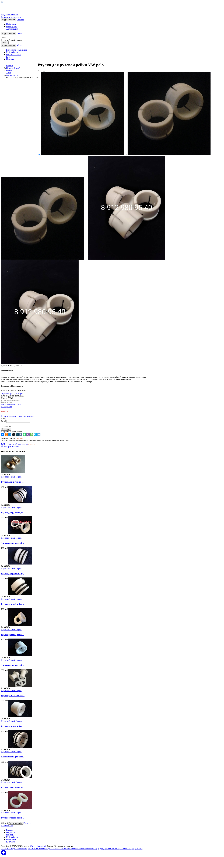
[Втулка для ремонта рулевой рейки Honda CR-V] (20, 564)
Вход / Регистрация (9, 15)
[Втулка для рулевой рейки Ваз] (20, 503)
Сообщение (6, 427)
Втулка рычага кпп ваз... (12, 696)
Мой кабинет (12, 52)
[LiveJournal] (17, 434)
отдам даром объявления (109, 848)
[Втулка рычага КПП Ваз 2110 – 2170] (20, 686)
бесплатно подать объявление (14, 848)
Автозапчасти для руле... (12, 757)
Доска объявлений (38, 846)
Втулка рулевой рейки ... (12, 604)
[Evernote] (24, 434)
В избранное (6, 407)
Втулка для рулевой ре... (12, 512)
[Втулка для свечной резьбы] (13, 472)
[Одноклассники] (6, 434)
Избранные (11, 24)
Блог (8, 57)
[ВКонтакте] (2, 434)
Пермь (20, 394)
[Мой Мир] (9, 434)
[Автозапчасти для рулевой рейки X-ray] (20, 747)
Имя (3, 418)
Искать (5, 43)
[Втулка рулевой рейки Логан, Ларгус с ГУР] (20, 625)
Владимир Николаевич (12, 386)
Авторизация (12, 29)
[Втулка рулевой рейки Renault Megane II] (20, 594)
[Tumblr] (20, 434)
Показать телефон (26, 416)
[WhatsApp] (31, 434)
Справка (28, 823)
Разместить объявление (11, 17)
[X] (13, 434)
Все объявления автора (11, 404)
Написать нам (7, 826)
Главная (9, 66)
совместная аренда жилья (131, 848)
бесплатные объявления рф (85, 848)
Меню (19, 45)
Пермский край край (9, 394)
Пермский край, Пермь (11, 477)
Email (3, 421)
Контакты (10, 842)
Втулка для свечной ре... (12, 482)
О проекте (10, 832)
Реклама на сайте (13, 54)
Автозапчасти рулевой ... (12, 543)
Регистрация (11, 26)
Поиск (19, 33)
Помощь (20, 19)
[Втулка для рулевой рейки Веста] (20, 777)
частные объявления (37, 848)
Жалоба (4, 411)
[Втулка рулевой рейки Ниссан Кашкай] (20, 716)
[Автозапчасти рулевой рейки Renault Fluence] (20, 533)
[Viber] (28, 434)
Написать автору (8, 416)
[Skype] (35, 434)
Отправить (6, 429)
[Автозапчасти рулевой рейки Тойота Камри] (20, 655)
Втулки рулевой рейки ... (12, 818)
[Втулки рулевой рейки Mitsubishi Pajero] (20, 808)
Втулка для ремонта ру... (12, 573)
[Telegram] (38, 434)
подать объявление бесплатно (59, 848)
